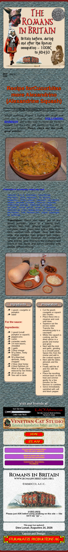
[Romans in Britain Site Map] (34, 443)
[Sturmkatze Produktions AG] (34, 542)
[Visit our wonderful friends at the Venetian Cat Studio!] (34, 427)
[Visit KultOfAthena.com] (34, 415)
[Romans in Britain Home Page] (34, 435)
